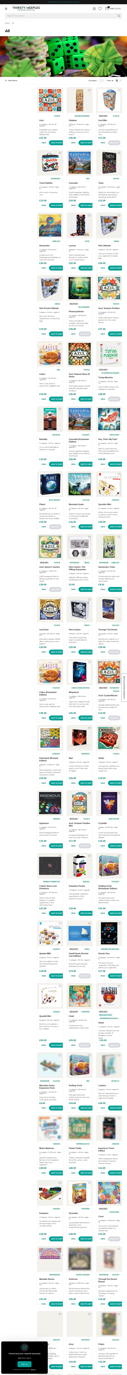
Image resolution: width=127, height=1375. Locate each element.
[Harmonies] (50, 225)
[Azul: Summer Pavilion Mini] (79, 803)
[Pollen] (109, 1324)
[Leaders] (109, 1065)
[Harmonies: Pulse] (109, 547)
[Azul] (50, 100)
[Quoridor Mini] (109, 484)
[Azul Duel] (50, 609)
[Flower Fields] (79, 1128)
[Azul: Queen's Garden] (50, 547)
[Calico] (50, 354)
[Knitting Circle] (79, 1065)
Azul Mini (102, 120)
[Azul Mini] (109, 100)
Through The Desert (107, 630)
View (43, 143)
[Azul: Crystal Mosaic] (109, 672)
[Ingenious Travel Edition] (109, 1128)
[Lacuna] (79, 225)
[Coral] (109, 1193)
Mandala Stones (46, 1279)
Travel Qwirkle (45, 183)
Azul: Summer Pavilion (109, 308)
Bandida (43, 439)
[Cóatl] (79, 996)
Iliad (71, 758)
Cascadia (73, 183)
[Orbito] (109, 738)
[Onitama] (79, 100)
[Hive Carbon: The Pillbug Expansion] (79, 547)
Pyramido (73, 1213)
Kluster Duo (104, 953)
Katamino (43, 1213)
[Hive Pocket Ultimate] (50, 288)
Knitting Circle (75, 1085)
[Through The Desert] (109, 609)
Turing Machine (105, 377)
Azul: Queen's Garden (49, 567)
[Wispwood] (79, 672)
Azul (41, 120)
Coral (100, 1216)
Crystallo (102, 823)
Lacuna (72, 246)
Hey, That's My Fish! (107, 439)
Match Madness (46, 1148)
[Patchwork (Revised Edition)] (50, 738)
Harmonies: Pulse (106, 567)
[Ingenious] (50, 803)
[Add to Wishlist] (60, 90)
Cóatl (71, 1016)
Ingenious (44, 823)
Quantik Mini (45, 1016)
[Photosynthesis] (79, 288)
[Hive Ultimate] (109, 225)
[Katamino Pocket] (79, 866)
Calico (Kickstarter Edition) (48, 693)
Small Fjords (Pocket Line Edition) (78, 954)
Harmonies (44, 246)
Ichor (71, 1344)
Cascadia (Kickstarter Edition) (79, 440)
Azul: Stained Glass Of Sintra (79, 375)
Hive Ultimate (104, 246)
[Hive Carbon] (79, 609)
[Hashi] (109, 996)
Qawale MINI (45, 953)
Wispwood (74, 692)
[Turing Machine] (109, 354)
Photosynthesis (76, 311)
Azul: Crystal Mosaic (108, 695)
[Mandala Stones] (50, 1259)
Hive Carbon (75, 630)
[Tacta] (109, 163)
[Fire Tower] (50, 1324)
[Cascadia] (79, 163)
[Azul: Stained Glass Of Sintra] (79, 354)
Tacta (100, 183)
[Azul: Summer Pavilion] (109, 288)
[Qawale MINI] (50, 933)
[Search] (119, 16)
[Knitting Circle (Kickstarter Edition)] (109, 866)
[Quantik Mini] (50, 996)
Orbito (101, 758)
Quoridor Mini (104, 504)
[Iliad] (79, 738)
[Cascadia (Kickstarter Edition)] (79, 419)
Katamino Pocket (77, 886)
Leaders (102, 1085)
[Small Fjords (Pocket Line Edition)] (79, 933)
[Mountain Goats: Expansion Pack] (50, 1065)
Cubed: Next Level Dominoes (48, 887)
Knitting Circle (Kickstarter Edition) (107, 887)
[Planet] (50, 484)
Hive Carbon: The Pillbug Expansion (77, 568)
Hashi (101, 1023)
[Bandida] (50, 419)
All (13, 23)
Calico (42, 374)
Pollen (101, 1344)
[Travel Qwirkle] (50, 163)
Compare (92, 80)
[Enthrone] (79, 1259)
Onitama (73, 120)
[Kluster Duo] (109, 933)
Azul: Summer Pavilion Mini (79, 824)
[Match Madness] (50, 1128)
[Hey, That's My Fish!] (109, 419)
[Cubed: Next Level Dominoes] (50, 866)
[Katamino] (50, 1193)
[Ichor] (79, 1324)
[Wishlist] (100, 8)
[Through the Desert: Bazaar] (109, 1259)
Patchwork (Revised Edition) (48, 759)
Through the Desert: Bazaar (107, 1280)
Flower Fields (75, 1148)
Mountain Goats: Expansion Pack (47, 1086)
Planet (42, 504)
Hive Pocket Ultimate (49, 308)
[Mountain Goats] (79, 484)
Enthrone (73, 1279)
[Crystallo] (109, 803)
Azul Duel (43, 630)
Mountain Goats (76, 504)
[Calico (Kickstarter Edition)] (50, 672)
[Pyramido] (79, 1193)
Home (7, 23)
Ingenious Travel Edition (106, 1149)
